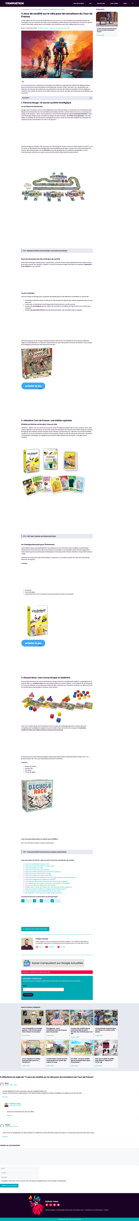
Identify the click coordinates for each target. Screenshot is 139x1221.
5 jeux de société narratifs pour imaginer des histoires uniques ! (45, 889)
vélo (48, 972)
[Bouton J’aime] (23, 82)
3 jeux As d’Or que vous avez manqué (37, 870)
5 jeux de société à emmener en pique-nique (39, 866)
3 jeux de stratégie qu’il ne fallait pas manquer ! (40, 879)
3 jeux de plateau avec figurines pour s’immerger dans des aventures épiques (50, 877)
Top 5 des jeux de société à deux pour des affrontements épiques (46, 881)
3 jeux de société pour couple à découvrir (38, 875)
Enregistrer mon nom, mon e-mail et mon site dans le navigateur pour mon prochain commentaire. (34, 1181)
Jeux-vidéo (114, 3)
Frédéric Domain (43, 28)
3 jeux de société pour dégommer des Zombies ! (40, 885)
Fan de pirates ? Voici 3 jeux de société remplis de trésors (43, 893)
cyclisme (32, 972)
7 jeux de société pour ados (34, 868)
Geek (125, 3)
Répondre (5, 1097)
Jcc (90, 3)
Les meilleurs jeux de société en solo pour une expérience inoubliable (47, 883)
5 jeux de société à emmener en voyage (38, 874)
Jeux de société (78, 3)
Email (25, 986)
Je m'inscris (28, 995)
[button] (132, 3)
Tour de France (41, 972)
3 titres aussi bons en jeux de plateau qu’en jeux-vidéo (43, 891)
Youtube (51, 947)
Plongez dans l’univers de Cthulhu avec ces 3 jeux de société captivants (48, 887)
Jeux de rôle (101, 3)
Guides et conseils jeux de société (53, 9)
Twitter (62, 947)
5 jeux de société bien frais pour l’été (37, 864)
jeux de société (36, 9)
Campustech (25, 9)
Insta (40, 947)
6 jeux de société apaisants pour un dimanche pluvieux (43, 872)
